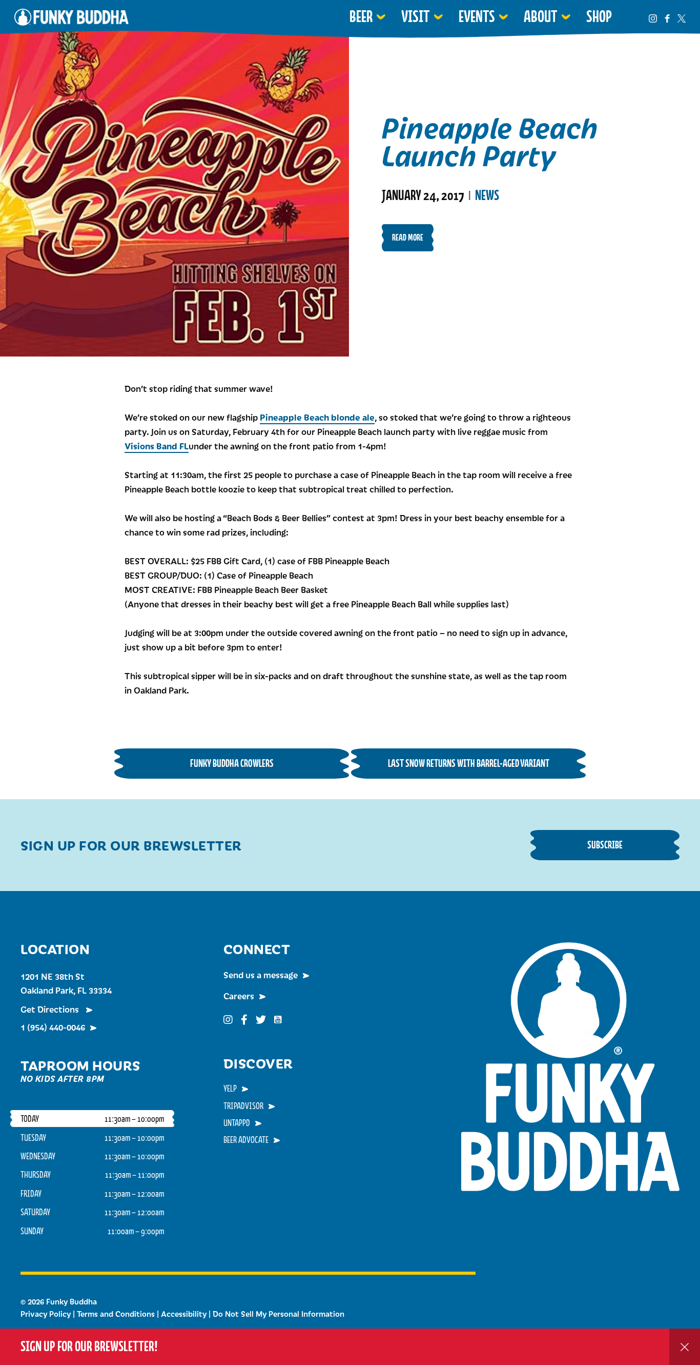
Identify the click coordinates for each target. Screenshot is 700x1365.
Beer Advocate (246, 1139)
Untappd (236, 1122)
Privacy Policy (45, 1314)
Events (477, 16)
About (541, 16)
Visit (415, 16)
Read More (407, 237)
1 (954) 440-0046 (52, 1027)
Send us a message (260, 974)
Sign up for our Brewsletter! (89, 1346)
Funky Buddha (71, 17)
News (487, 195)
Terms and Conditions (116, 1314)
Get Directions (50, 1009)
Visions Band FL (157, 446)
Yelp (230, 1088)
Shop (599, 16)
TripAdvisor (243, 1105)
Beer (361, 16)
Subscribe (605, 845)
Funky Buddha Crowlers (232, 763)
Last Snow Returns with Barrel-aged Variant (468, 763)
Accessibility (184, 1314)
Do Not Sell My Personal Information (278, 1314)
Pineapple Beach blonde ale (317, 417)
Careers (238, 996)
